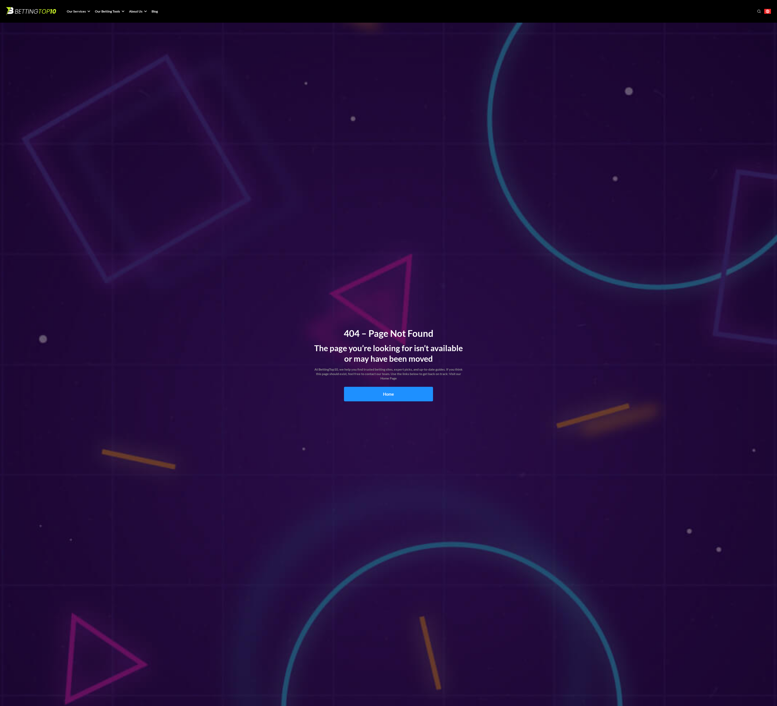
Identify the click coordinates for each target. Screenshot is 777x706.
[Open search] (759, 11)
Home (388, 394)
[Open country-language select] (767, 11)
